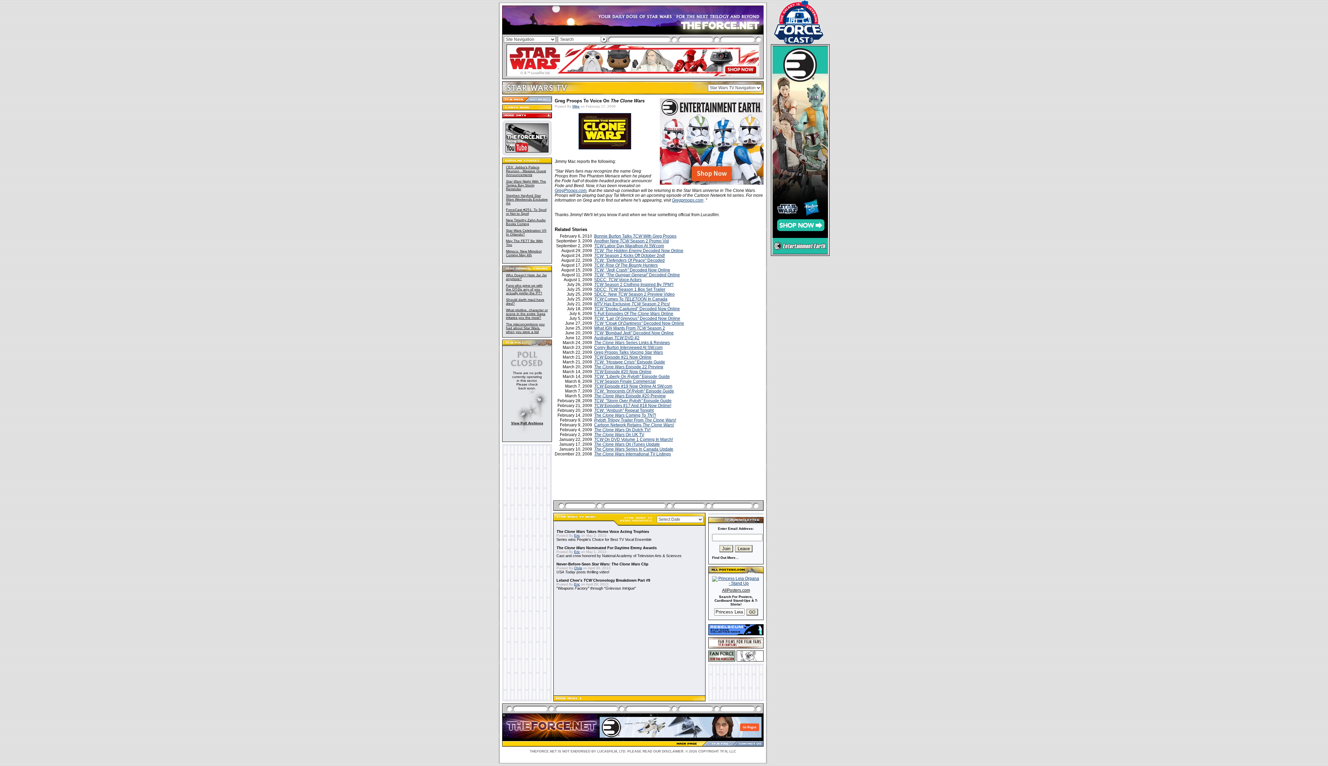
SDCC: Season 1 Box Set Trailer (629, 289)
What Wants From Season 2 (629, 328)
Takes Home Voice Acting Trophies (602, 531)
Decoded (629, 260)
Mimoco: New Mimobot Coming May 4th (524, 253)
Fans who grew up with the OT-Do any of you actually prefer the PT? (524, 289)
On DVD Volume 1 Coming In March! (633, 439)
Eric (577, 535)
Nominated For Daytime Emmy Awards (606, 548)
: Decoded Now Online (637, 318)
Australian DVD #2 (616, 337)
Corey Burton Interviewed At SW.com (628, 347)
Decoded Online (637, 275)
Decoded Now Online (638, 250)
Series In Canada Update (633, 449)
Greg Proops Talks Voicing (628, 352)
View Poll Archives (527, 423)
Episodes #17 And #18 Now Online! (632, 405)
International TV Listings (632, 454)
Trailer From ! (635, 420)
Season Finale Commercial (625, 381)
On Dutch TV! (622, 429)
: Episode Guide (629, 362)
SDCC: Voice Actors (618, 279)
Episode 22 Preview (628, 366)
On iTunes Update (627, 444)
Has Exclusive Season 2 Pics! (632, 304)
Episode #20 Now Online (623, 371)
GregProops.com (571, 190)
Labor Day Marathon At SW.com (629, 245)
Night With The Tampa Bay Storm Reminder (526, 185)
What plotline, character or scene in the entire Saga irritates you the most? (527, 314)
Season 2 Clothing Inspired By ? (634, 284)
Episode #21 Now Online (623, 357)
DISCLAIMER (672, 751)
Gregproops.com (687, 200)
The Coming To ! (625, 415)
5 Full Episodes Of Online (633, 313)
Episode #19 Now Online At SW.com (633, 386)
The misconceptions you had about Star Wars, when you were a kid (525, 328)
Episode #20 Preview (630, 396)
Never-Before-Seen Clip (602, 564)
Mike (576, 106)
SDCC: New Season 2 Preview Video (634, 294)
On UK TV (619, 434)
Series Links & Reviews (632, 342)
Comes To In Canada (630, 299)
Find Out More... (725, 558)
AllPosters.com (736, 590)
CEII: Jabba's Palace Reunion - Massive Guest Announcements (526, 171)
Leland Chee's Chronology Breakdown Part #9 (603, 580)
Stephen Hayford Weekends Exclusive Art (527, 199)
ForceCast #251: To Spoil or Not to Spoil (526, 211)
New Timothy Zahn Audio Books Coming (526, 222)
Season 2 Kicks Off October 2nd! (629, 255)
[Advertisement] (659, 486)
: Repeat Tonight (624, 410)
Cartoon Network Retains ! (634, 425)
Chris (578, 568)
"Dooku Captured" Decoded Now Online (637, 308)
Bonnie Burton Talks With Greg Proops (635, 236)
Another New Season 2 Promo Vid (631, 241)
